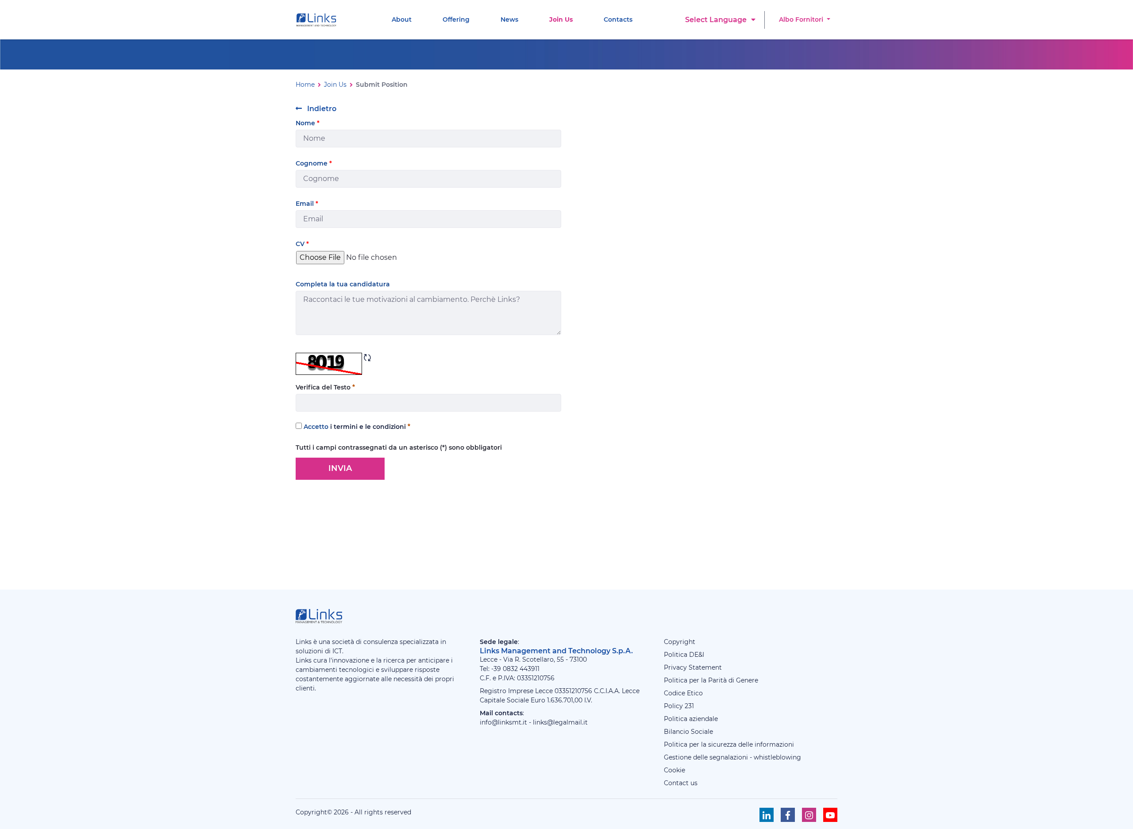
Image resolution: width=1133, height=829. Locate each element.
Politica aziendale (691, 719)
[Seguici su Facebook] (788, 815)
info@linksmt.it (503, 722)
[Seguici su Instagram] (809, 815)
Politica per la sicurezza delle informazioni (729, 744)
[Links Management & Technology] (318, 20)
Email (307, 204)
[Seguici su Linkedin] (766, 815)
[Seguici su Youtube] (830, 815)
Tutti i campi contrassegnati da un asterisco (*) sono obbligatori (399, 447)
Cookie (674, 770)
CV (302, 244)
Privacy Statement (693, 667)
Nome (308, 123)
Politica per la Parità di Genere (711, 680)
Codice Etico (683, 693)
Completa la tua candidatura (343, 284)
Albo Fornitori (802, 19)
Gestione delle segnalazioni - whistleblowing (732, 757)
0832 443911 (521, 669)
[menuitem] (401, 19)
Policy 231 (679, 706)
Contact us (681, 783)
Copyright (679, 642)
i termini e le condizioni (368, 427)
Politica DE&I (684, 655)
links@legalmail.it (560, 722)
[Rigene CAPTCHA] (367, 358)
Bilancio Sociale (688, 732)
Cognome (314, 163)
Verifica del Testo (324, 387)
